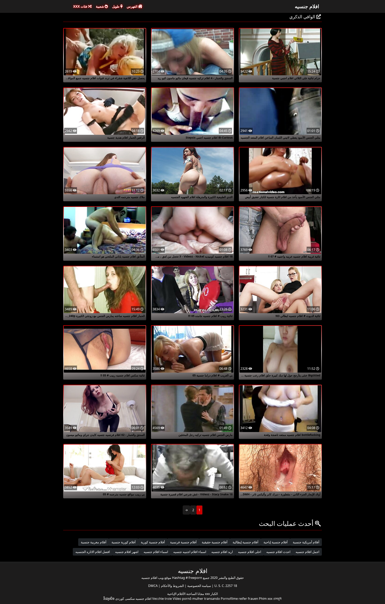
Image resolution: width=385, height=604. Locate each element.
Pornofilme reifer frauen (239, 598)
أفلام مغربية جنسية (93, 542)
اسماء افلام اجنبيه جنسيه (189, 552)
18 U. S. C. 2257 (225, 586)
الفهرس (132, 6)
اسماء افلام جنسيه (156, 552)
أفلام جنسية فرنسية (183, 542)
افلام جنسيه (307, 6)
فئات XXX (80, 6)
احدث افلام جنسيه (278, 552)
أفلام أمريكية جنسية (306, 542)
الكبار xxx (211, 594)
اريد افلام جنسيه (222, 552)
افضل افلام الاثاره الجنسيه (92, 552)
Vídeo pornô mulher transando (196, 598)
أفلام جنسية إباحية (275, 542)
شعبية (100, 6)
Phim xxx (265, 598)
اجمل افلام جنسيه (307, 552)
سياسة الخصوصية (198, 586)
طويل (116, 6)
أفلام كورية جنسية (123, 542)
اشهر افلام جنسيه (126, 552)
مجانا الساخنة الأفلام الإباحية (185, 594)
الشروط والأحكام (172, 586)
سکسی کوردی (125, 598)
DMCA (153, 586)
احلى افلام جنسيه (249, 552)
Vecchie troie (162, 598)
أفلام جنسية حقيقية (214, 542)
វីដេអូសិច (108, 598)
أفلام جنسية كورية (153, 542)
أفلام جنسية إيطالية (245, 542)
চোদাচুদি (277, 598)
